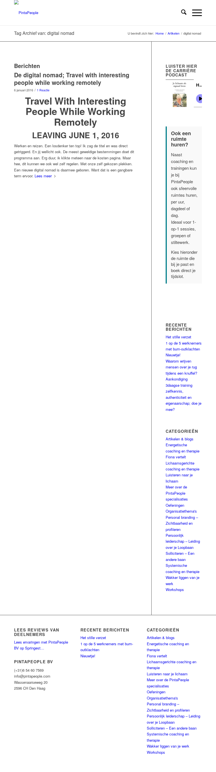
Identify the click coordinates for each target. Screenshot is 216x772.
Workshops (175, 589)
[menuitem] (181, 12)
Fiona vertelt (176, 456)
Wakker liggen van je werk (168, 746)
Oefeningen (175, 505)
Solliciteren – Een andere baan (172, 728)
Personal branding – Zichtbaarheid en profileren (182, 523)
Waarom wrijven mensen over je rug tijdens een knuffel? (181, 367)
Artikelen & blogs (180, 439)
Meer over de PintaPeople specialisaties (177, 493)
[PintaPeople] (26, 12)
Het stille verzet (178, 336)
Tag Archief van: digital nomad (44, 33)
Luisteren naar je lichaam (167, 673)
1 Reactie (43, 90)
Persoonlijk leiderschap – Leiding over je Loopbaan (183, 541)
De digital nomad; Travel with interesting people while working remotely (71, 79)
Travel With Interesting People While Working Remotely (75, 111)
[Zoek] (181, 12)
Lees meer (43, 175)
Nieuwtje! (173, 354)
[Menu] (194, 12)
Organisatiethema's (181, 511)
